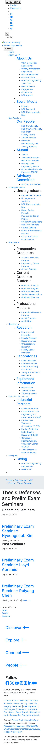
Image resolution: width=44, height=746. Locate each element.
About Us (13, 55)
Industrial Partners (17, 396)
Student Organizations (31, 222)
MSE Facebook (28, 109)
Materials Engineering (12, 45)
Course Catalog (28, 227)
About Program (28, 318)
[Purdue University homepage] (11, 42)
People (12, 665)
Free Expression (30, 706)
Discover (14, 627)
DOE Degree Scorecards (15, 709)
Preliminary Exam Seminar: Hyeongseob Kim (18, 531)
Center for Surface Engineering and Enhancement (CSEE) (31, 414)
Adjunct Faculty (28, 137)
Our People (14, 118)
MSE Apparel (27, 95)
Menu (9, 48)
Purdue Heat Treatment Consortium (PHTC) (30, 423)
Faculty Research (29, 338)
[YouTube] (11, 17)
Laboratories (26, 356)
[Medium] (11, 25)
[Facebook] (11, 20)
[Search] (7, 34)
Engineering (15, 8)
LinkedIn (25, 106)
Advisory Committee (25, 178)
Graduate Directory (30, 297)
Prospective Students (31, 195)
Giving (12, 455)
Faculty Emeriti (28, 134)
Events (11, 483)
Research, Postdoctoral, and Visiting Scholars (29, 143)
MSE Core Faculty (29, 126)
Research (13, 324)
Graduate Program (29, 288)
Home (11, 52)
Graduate (13, 242)
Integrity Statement (13, 706)
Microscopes (27, 387)
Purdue (13, 5)
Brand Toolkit (22, 712)
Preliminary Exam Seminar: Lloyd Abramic (18, 565)
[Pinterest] (25, 684)
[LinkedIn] (11, 23)
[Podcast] (11, 28)
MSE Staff (26, 132)
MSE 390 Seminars (30, 224)
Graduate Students (30, 285)
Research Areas (28, 341)
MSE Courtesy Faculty (31, 129)
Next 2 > (26, 600)
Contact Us (26, 92)
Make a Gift (26, 469)
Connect (14, 652)
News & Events (28, 86)
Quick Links (14, 2)
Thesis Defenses (24, 483)
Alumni (22, 150)
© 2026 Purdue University (16, 700)
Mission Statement (29, 74)
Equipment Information (25, 381)
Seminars (6, 616)
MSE (30, 480)
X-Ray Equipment (29, 393)
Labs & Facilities (28, 360)
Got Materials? (28, 77)
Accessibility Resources (14, 726)
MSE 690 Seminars (30, 291)
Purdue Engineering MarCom (25, 720)
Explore (13, 640)
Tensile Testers (28, 390)
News (4, 610)
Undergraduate (16, 187)
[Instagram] (11, 14)
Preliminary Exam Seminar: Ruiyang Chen (18, 591)
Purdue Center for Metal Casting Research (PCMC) (29, 432)
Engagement (27, 89)
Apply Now (26, 321)
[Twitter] (12, 684)
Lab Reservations (29, 363)
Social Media (26, 101)
